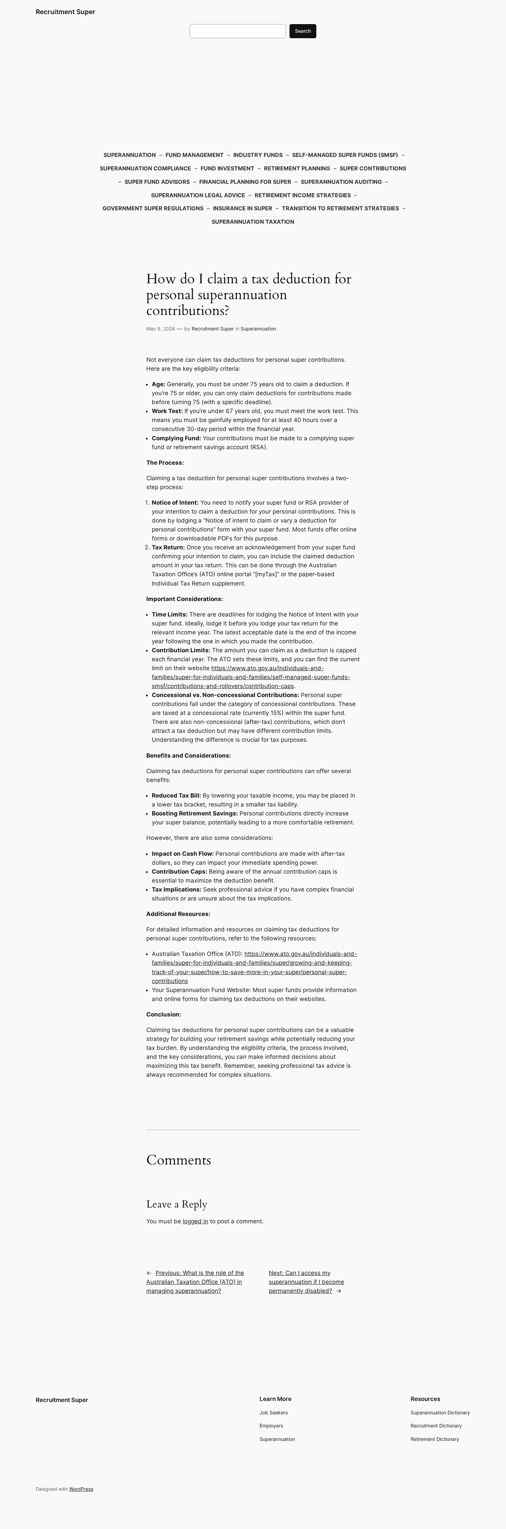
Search (303, 31)
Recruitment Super (65, 12)
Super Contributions (373, 168)
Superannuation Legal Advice (198, 195)
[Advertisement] (253, 93)
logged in (195, 1221)
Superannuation (130, 154)
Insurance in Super (242, 208)
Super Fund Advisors (157, 181)
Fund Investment (227, 168)
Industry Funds (258, 154)
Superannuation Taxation (253, 221)
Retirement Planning (297, 168)
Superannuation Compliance (145, 168)
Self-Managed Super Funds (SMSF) (345, 154)
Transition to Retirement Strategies (340, 208)
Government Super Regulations (153, 208)
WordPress (81, 1489)
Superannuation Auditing (341, 181)
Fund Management (195, 154)
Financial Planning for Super (245, 181)
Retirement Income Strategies (303, 195)
